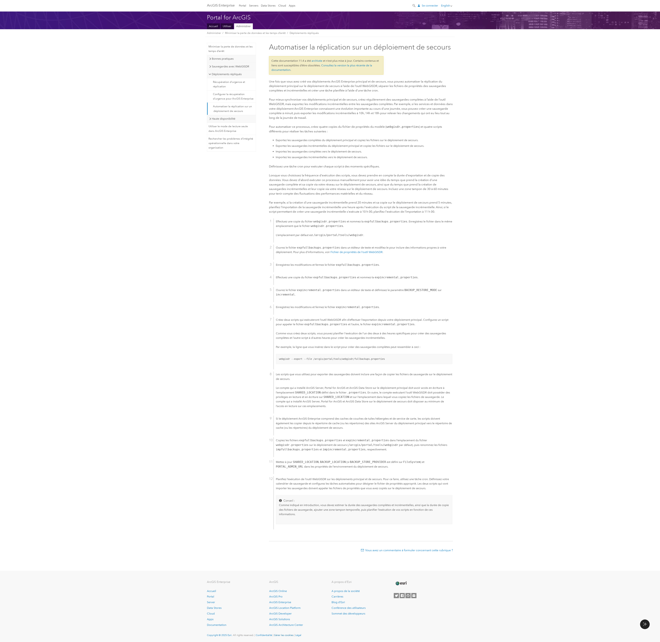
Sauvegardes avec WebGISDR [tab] (230, 66)
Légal (298, 635)
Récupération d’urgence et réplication (229, 84)
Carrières (337, 596)
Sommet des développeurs (348, 613)
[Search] (414, 5)
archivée (317, 60)
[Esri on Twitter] (396, 595)
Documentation (216, 625)
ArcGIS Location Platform (285, 608)
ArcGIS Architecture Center (286, 625)
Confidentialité (264, 635)
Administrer (243, 26)
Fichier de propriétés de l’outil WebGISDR (357, 252)
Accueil (213, 26)
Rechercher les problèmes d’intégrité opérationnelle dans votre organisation (230, 143)
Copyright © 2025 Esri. (219, 635)
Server (211, 602)
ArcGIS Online (278, 591)
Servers (253, 5)
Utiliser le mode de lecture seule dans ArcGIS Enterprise (228, 128)
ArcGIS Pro (276, 596)
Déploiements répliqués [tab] (227, 74)
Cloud (282, 5)
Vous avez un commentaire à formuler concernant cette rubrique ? (409, 550)
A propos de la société (346, 591)
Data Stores (268, 5)
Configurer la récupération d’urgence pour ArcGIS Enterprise (233, 96)
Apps (292, 5)
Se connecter (430, 5)
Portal (242, 5)
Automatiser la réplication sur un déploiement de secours (232, 108)
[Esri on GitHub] (408, 595)
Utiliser (227, 26)
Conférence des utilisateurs (349, 608)
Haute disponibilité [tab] (223, 118)
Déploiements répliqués (304, 33)
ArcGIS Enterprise (221, 5)
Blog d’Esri (338, 602)
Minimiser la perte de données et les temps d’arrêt (255, 33)
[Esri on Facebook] (402, 595)
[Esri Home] (401, 583)
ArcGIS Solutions (279, 619)
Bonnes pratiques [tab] (223, 58)
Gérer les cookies (283, 635)
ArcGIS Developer (280, 613)
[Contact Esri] (413, 595)
